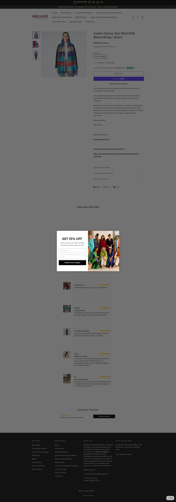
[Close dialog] (116, 233)
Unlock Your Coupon (72, 263)
